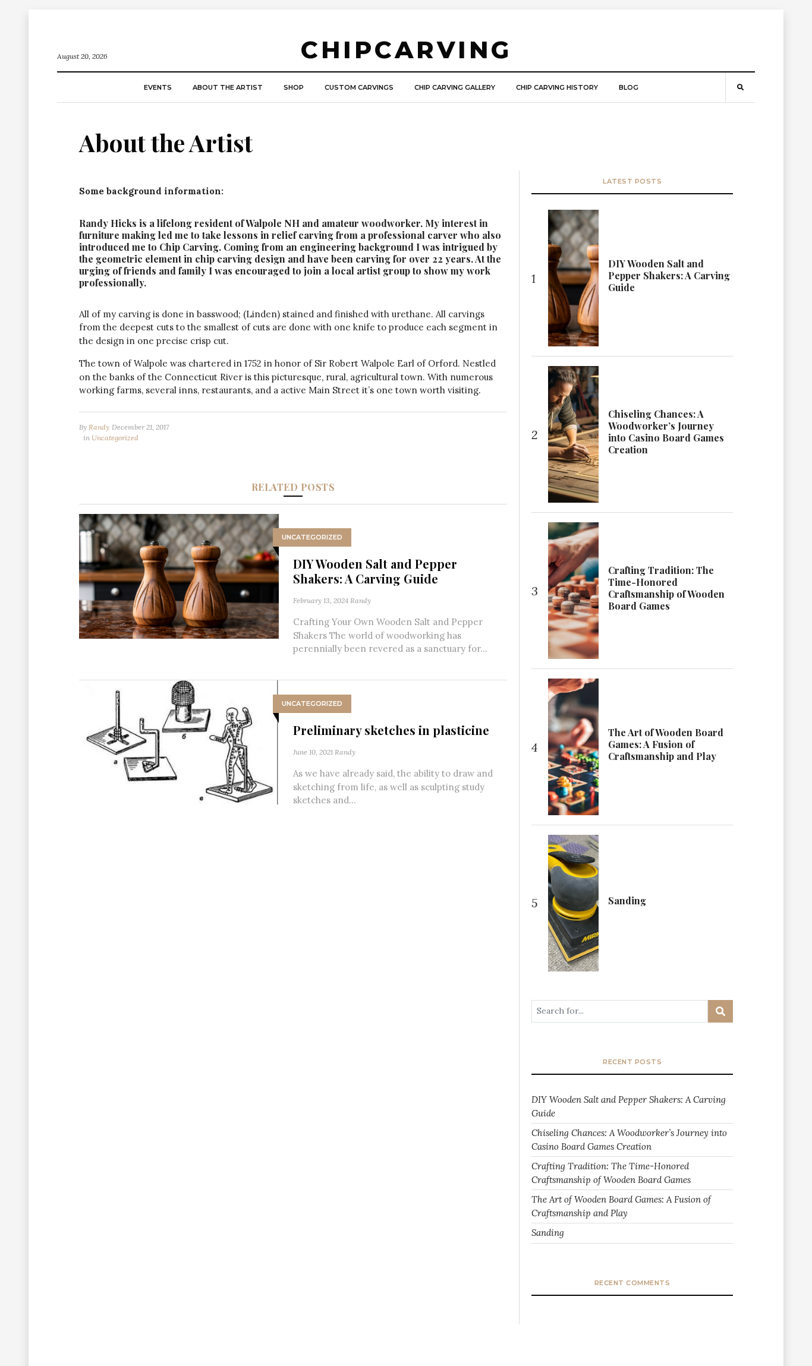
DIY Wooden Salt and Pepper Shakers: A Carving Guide (375, 571)
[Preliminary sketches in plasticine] (179, 741)
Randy (99, 426)
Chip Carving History (557, 87)
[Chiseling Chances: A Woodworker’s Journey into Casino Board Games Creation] (573, 434)
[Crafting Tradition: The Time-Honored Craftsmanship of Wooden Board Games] (573, 590)
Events (158, 87)
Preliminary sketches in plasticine (391, 730)
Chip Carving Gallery (454, 87)
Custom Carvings (359, 87)
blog (628, 87)
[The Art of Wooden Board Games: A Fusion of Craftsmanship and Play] (573, 747)
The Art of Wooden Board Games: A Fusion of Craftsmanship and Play (665, 744)
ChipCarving (406, 49)
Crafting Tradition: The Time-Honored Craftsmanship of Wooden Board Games (666, 588)
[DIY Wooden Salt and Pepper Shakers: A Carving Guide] (179, 575)
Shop (294, 87)
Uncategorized (115, 437)
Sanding (627, 900)
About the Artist (228, 87)
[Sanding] (573, 903)
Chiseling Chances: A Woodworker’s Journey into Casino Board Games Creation (666, 432)
